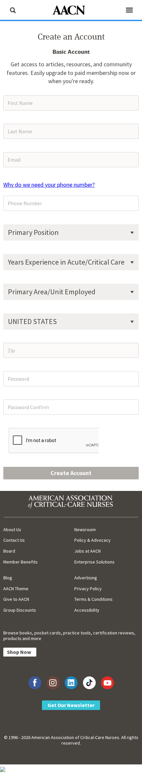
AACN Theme (15, 589)
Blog (7, 578)
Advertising (85, 578)
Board (9, 551)
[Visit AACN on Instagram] (53, 682)
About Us (12, 529)
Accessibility (86, 610)
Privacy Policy (88, 589)
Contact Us (14, 540)
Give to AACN (16, 599)
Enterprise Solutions (94, 562)
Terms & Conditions (93, 599)
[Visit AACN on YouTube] (107, 682)
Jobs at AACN (87, 551)
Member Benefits (20, 562)
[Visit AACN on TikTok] (89, 683)
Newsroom (85, 529)
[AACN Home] (71, 11)
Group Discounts (19, 610)
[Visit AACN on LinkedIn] (71, 682)
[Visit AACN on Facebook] (34, 682)
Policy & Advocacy (92, 540)
